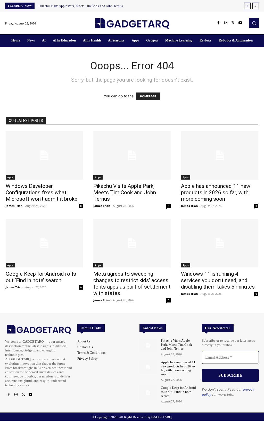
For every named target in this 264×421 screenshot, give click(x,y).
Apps (10, 177)
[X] (233, 23)
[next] (255, 6)
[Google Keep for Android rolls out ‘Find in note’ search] (44, 243)
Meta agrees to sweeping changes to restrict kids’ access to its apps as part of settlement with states (132, 283)
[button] (254, 23)
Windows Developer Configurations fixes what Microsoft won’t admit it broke (41, 192)
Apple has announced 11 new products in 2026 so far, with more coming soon (215, 192)
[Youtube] (240, 23)
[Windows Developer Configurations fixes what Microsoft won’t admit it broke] (44, 155)
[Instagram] (225, 23)
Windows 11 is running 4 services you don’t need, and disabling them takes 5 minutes (218, 280)
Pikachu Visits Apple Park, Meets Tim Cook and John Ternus (80, 6)
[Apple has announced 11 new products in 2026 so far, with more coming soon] (219, 155)
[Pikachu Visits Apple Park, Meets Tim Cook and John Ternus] (132, 155)
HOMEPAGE (148, 96)
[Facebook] (218, 23)
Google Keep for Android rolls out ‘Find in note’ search (41, 277)
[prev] (247, 6)
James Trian (14, 206)
